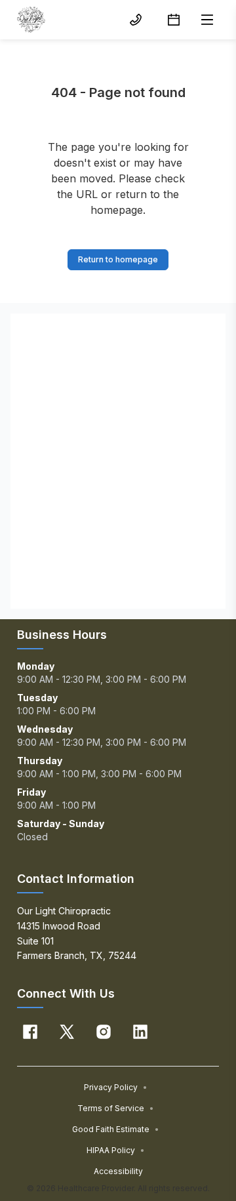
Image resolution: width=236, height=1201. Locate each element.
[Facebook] (30, 1032)
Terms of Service (115, 1108)
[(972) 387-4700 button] (135, 19)
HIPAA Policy (116, 1150)
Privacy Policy (116, 1087)
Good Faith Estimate (115, 1129)
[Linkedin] (140, 1032)
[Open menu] (207, 19)
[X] (67, 1032)
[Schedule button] (173, 19)
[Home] (31, 20)
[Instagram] (103, 1032)
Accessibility (118, 1171)
